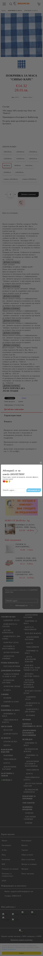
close (40, 462)
